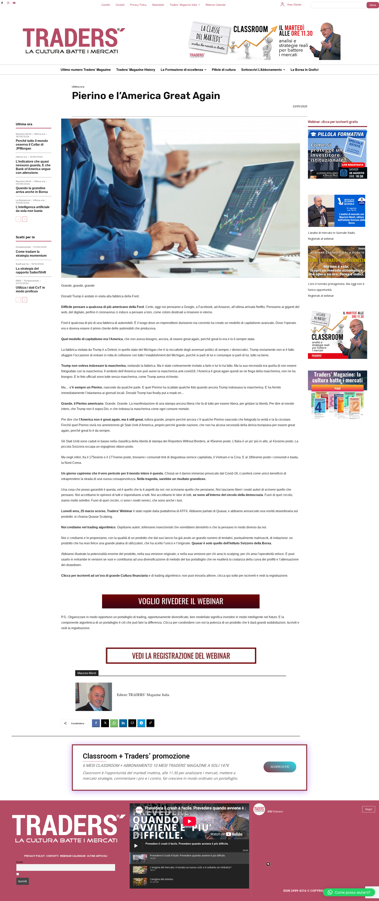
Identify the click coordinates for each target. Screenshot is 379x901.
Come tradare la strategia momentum (31, 253)
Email (19, 862)
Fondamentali (23, 247)
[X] (105, 723)
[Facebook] (2, 3)
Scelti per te (22, 264)
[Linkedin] (123, 723)
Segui (368, 809)
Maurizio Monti (23, 134)
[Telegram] (141, 723)
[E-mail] (132, 723)
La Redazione (23, 200)
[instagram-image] (268, 833)
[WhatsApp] (114, 723)
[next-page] (24, 219)
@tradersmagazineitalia (284, 807)
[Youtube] (14, 3)
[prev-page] (18, 219)
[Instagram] (8, 3)
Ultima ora (78, 86)
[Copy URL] (150, 723)
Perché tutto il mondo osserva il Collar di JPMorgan (32, 144)
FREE (18, 281)
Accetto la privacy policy (36, 874)
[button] (349, 892)
